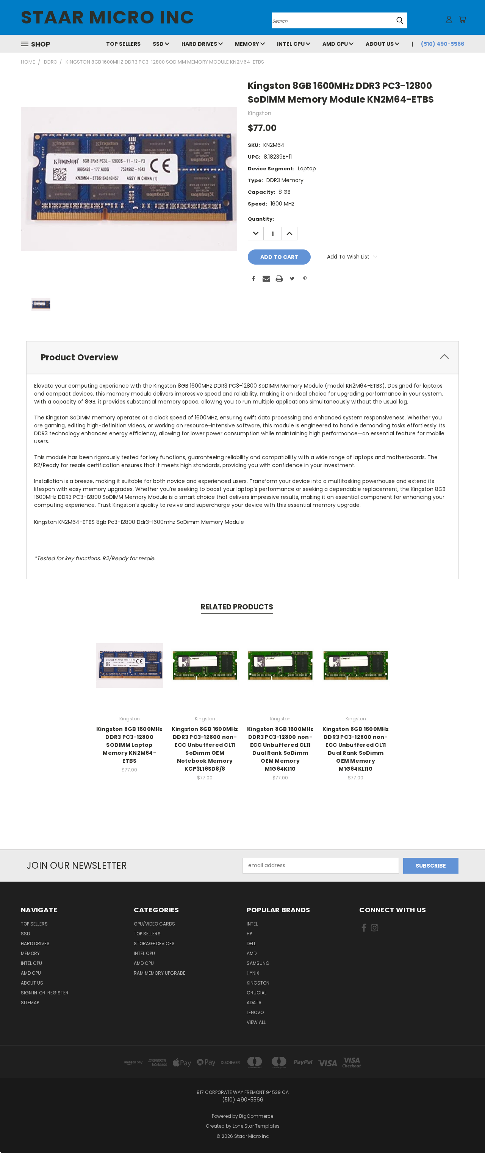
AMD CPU (335, 44)
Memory (247, 44)
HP (249, 933)
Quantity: (261, 219)
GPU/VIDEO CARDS (154, 924)
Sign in (29, 992)
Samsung (258, 963)
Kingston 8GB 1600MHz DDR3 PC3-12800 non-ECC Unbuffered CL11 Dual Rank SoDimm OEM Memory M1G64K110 (280, 749)
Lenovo (255, 1012)
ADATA (254, 1002)
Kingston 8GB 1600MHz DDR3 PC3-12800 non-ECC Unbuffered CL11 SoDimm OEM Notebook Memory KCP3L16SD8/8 (205, 749)
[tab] (242, 357)
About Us (380, 44)
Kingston (258, 983)
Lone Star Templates (256, 1126)
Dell (251, 943)
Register (58, 992)
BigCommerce (256, 1116)
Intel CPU (291, 44)
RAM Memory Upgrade (159, 973)
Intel (252, 924)
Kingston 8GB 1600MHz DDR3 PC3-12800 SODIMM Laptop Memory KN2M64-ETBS (129, 745)
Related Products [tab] (237, 607)
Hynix (253, 973)
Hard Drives (199, 44)
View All (256, 1022)
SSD (159, 44)
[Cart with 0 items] (462, 19)
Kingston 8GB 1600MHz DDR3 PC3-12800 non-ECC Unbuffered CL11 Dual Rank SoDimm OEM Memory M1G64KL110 (355, 749)
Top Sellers (123, 44)
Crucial (256, 992)
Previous (465, 1129)
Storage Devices (154, 943)
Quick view (129, 657)
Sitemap (30, 1002)
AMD (252, 953)
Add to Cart (129, 671)
